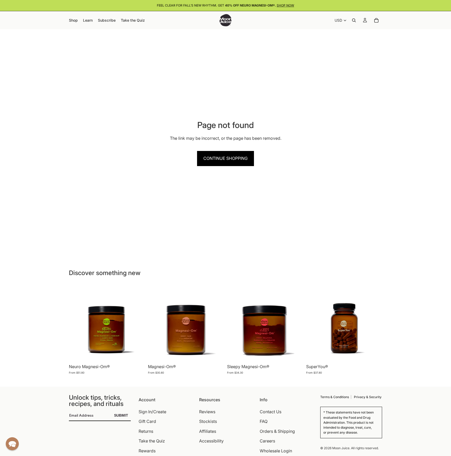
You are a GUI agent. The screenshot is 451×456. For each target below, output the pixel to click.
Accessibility (211, 441)
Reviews (207, 411)
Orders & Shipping (277, 431)
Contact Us (270, 411)
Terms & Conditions (334, 397)
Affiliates (207, 431)
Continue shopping (225, 158)
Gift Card (147, 421)
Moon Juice (340, 448)
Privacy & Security (368, 397)
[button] (12, 443)
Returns (146, 431)
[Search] (354, 20)
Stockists (208, 421)
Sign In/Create (152, 411)
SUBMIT (121, 415)
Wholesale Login (276, 450)
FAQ (264, 421)
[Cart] (376, 20)
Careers (267, 441)
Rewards (147, 450)
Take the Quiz (152, 441)
